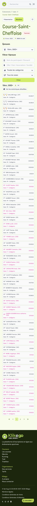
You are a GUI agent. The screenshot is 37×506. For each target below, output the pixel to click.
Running (5, 457)
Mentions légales (7, 492)
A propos (5, 479)
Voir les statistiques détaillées (16, 89)
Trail (3, 459)
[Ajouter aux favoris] (32, 19)
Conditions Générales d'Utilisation (13, 497)
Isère (14, 12)
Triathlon (5, 462)
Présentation (8, 19)
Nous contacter (8, 481)
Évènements (6, 12)
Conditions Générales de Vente (12, 495)
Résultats (19, 19)
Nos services (7, 469)
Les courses (6, 452)
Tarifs (4, 471)
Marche (5, 454)
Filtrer (19, 80)
